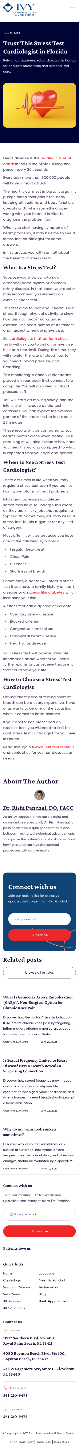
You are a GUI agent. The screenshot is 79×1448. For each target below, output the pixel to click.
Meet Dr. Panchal (52, 1280)
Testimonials (48, 1287)
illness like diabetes (46, 592)
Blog (42, 1294)
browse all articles (39, 972)
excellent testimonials (54, 747)
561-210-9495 (15, 1395)
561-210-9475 (15, 1416)
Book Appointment (53, 1301)
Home (7, 1273)
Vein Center (12, 1294)
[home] (19, 9)
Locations (46, 1273)
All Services (12, 1301)
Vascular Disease (16, 1287)
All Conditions (14, 1308)
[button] (73, 9)
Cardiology (12, 1280)
